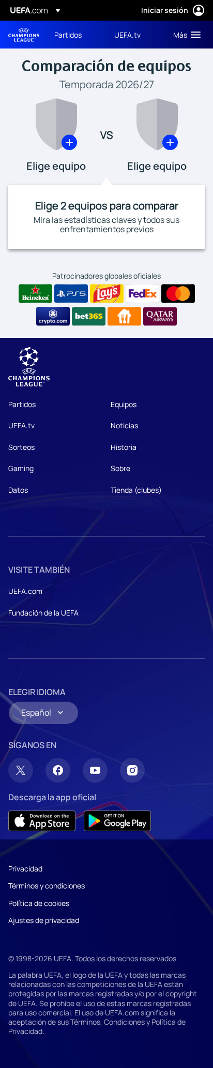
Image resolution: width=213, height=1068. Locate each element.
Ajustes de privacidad (43, 920)
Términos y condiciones (46, 886)
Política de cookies (38, 903)
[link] (68, 34)
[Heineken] (35, 293)
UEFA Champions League (23, 35)
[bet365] (88, 316)
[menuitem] (75, 34)
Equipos (123, 404)
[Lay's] (107, 293)
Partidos (22, 404)
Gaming (21, 468)
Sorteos (21, 447)
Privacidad (25, 868)
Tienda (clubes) (136, 490)
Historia (123, 447)
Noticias (124, 425)
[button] (184, 34)
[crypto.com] (53, 316)
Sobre (120, 468)
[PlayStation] (71, 293)
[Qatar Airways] (160, 316)
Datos (18, 490)
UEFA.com (25, 591)
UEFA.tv (21, 425)
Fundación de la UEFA (43, 613)
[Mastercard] (178, 293)
